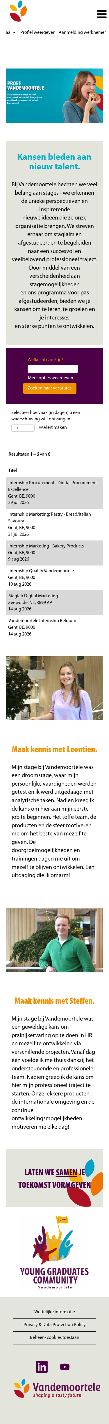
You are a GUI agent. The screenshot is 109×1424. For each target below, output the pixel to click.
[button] (72, 14)
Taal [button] (8, 32)
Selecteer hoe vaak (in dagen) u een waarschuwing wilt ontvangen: (45, 416)
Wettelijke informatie (54, 1312)
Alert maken (54, 427)
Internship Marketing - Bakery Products (46, 546)
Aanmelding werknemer (82, 32)
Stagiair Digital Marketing (33, 596)
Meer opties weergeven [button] (50, 378)
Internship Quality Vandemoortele (41, 571)
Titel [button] (12, 470)
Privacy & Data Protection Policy (55, 1325)
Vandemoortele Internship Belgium (42, 621)
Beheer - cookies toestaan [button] (54, 1337)
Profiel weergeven (38, 32)
